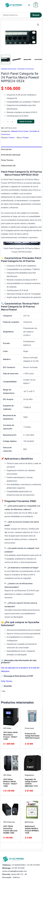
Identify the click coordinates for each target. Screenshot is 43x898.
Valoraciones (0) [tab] (8, 166)
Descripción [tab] (6, 149)
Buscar (36, 15)
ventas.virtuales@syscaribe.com (14, 871)
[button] (38, 25)
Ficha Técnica (6, 681)
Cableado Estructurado (8, 69)
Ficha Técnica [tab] (7, 160)
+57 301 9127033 (33, 865)
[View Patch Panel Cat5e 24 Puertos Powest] (16, 59)
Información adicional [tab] (10, 155)
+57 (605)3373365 (18, 865)
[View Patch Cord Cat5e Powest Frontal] (27, 59)
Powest (12, 138)
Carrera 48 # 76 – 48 (19, 874)
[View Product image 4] (38, 59)
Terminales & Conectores (25, 69)
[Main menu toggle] (28, 5)
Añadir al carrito (25, 121)
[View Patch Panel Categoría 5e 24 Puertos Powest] (5, 59)
